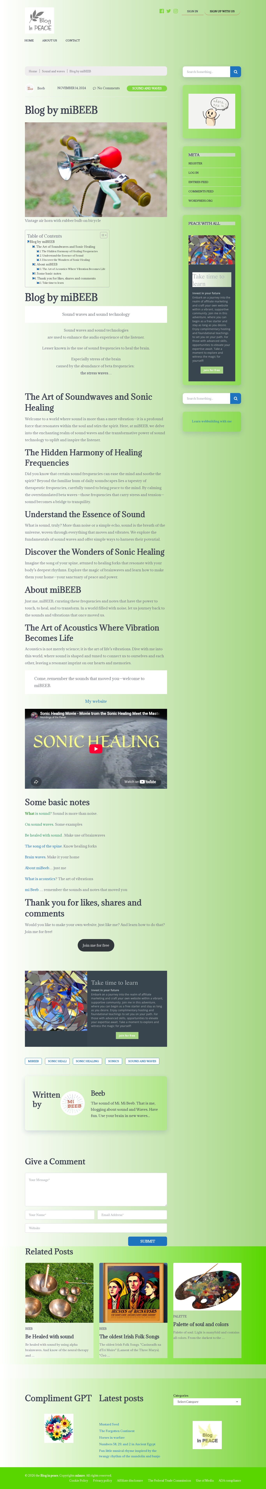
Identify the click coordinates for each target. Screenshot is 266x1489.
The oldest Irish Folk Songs (129, 1336)
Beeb (41, 88)
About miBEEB (47, 264)
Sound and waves (53, 71)
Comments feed (201, 191)
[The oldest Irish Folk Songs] (133, 1293)
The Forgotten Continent (117, 1431)
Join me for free (96, 945)
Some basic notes (49, 273)
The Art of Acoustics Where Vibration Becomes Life (73, 269)
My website (96, 701)
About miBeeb (37, 868)
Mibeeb (33, 1061)
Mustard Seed (109, 1424)
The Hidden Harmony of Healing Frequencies (70, 251)
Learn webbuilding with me (212, 421)
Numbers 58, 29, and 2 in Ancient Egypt (127, 1444)
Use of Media (205, 1480)
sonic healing (87, 1061)
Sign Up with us (222, 11)
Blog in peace (49, 1475)
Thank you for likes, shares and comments (66, 278)
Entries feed (198, 182)
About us (49, 40)
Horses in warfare (112, 1437)
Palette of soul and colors (201, 1324)
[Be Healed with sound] (59, 1293)
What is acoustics (40, 878)
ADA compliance (230, 1480)
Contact (73, 40)
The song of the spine (43, 846)
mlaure (80, 1475)
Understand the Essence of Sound (62, 255)
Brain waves (35, 857)
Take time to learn (53, 282)
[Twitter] (168, 10)
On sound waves (39, 824)
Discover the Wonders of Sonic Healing (66, 260)
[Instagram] (176, 10)
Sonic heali (57, 1061)
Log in (193, 172)
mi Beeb (32, 889)
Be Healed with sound (49, 1336)
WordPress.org (200, 200)
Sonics (113, 1061)
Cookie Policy (78, 1480)
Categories (180, 1395)
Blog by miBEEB (42, 242)
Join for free (127, 1035)
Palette (180, 1316)
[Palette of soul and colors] (207, 1286)
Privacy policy (102, 1480)
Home (29, 40)
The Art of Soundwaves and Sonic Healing (65, 247)
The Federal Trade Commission (169, 1480)
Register (195, 163)
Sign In (192, 11)
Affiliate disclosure (130, 1480)
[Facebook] (161, 10)
